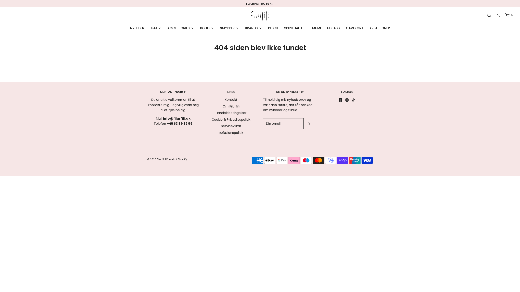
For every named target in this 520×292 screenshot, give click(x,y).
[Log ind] (498, 15)
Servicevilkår (231, 126)
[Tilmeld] (309, 123)
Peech (273, 28)
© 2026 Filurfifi (156, 159)
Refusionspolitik (231, 132)
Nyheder (137, 28)
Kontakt (231, 99)
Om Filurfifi (231, 106)
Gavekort (354, 28)
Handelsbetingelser (231, 113)
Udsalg (333, 28)
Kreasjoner (379, 28)
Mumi (316, 28)
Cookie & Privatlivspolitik (231, 119)
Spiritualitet (295, 28)
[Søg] (489, 15)
